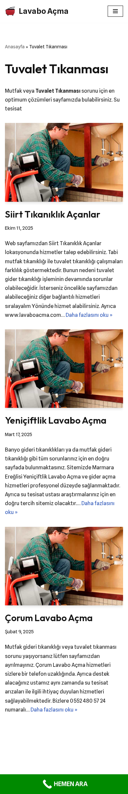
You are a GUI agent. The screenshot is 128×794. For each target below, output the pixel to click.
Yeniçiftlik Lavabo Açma (55, 420)
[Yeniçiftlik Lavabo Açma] (64, 368)
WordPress (72, 764)
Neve (49, 764)
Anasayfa (15, 46)
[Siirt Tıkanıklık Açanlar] (64, 162)
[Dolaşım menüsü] (115, 11)
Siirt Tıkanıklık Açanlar (52, 214)
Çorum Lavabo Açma (49, 617)
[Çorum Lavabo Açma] (64, 566)
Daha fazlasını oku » (89, 315)
